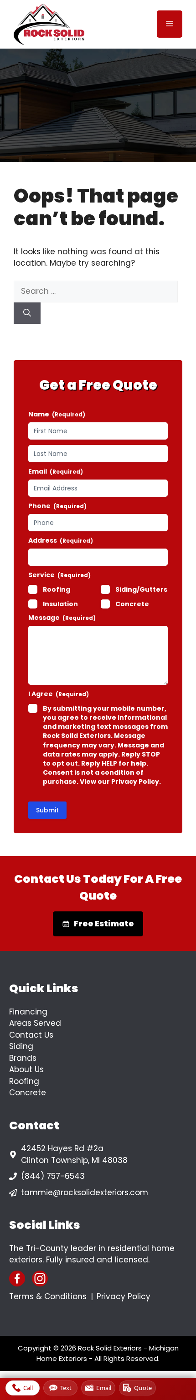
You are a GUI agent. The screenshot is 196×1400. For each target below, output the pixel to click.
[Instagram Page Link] (40, 1278)
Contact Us (31, 1034)
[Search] (27, 313)
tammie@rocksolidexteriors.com (84, 1192)
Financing (28, 1011)
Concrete (132, 603)
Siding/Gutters (141, 589)
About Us (26, 1069)
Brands (22, 1058)
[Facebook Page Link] (17, 1278)
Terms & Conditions (48, 1296)
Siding (21, 1046)
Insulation (60, 603)
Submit (47, 810)
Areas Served (35, 1023)
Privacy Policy (123, 1296)
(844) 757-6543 (53, 1176)
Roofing (56, 589)
